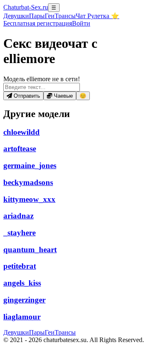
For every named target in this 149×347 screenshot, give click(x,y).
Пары (37, 15)
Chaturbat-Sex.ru (25, 7)
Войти (81, 23)
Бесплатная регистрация (37, 23)
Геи (50, 15)
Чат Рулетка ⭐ (97, 15)
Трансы (65, 15)
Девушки (16, 15)
